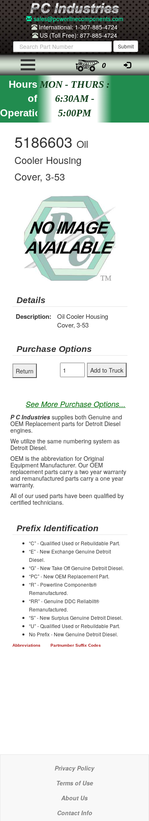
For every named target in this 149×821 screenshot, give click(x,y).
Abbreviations (26, 645)
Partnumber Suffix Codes (75, 645)
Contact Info (74, 813)
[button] (120, 202)
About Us (74, 798)
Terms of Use (74, 783)
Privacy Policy (74, 768)
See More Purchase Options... (75, 404)
